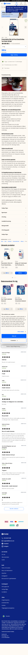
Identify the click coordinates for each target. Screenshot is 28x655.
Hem (2, 241)
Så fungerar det (5, 586)
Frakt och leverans (6, 568)
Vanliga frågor (5, 589)
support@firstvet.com (9, 541)
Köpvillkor (4, 573)
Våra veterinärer (5, 557)
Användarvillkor (5, 602)
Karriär (3, 560)
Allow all (14, 336)
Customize (13, 340)
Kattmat (9, 241)
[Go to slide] (12, 277)
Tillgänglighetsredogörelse (8, 608)
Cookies (3, 605)
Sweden (8, 616)
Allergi (22, 241)
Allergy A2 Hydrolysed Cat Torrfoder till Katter (21, 264)
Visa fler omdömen (14, 508)
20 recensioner (16, 43)
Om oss (3, 554)
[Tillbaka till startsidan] (7, 3)
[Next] (25, 27)
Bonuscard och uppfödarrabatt (9, 578)
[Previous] (2, 27)
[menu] (2, 3)
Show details (21, 331)
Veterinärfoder (16, 241)
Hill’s (3, 37)
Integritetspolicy (5, 600)
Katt (6, 37)
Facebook (6, 543)
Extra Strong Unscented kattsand (20, 300)
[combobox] (14, 46)
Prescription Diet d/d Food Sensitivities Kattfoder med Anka (6, 264)
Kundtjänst (4, 592)
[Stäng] (25, 7)
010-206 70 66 (7, 538)
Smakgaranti (4, 576)
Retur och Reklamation (7, 570)
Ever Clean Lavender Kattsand (6, 300)
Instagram (6, 546)
